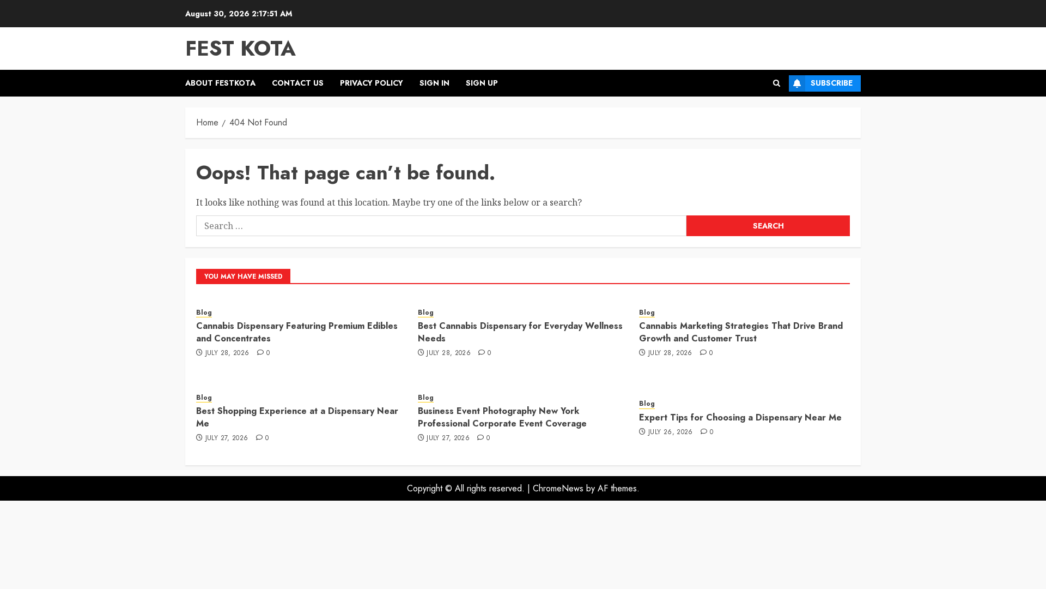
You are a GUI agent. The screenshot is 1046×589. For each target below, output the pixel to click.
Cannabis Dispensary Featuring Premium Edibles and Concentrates (297, 332)
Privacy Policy (371, 82)
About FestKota (220, 82)
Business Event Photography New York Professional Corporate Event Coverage (502, 417)
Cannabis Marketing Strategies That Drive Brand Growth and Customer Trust (741, 332)
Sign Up (482, 82)
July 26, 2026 (670, 432)
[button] (776, 83)
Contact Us (298, 82)
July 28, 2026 (227, 353)
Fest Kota (240, 48)
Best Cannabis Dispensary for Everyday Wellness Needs (520, 332)
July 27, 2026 (226, 438)
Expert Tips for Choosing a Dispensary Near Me (740, 417)
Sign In (434, 82)
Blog (204, 312)
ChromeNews (558, 488)
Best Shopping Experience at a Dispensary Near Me (297, 417)
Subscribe (832, 82)
